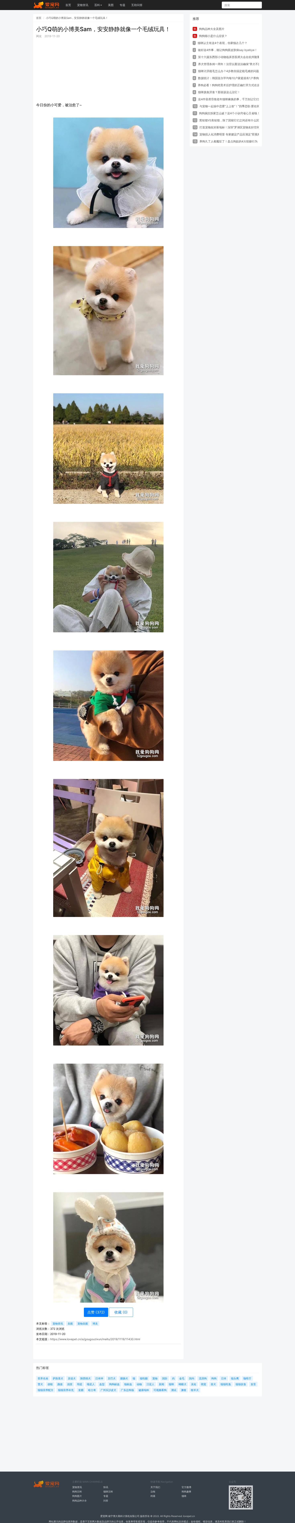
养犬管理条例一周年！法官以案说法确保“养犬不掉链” (231, 64)
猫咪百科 (108, 1491)
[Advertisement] (108, 70)
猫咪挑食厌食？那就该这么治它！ (219, 92)
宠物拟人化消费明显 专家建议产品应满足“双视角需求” (233, 134)
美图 (111, 5)
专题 (122, 5)
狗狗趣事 (186, 1491)
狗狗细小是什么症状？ (213, 36)
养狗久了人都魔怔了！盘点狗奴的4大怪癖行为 (228, 141)
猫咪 (184, 1495)
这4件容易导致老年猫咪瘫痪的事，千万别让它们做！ (231, 99)
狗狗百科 (77, 1491)
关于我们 (155, 1487)
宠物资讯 (82, 5)
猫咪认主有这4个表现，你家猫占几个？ (222, 43)
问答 (105, 1500)
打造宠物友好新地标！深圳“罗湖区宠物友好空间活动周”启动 (237, 127)
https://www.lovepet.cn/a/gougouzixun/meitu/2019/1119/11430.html (95, 1339)
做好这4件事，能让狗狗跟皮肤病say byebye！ (227, 50)
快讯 (105, 1487)
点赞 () (96, 1312)
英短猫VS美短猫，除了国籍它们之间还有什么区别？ (232, 120)
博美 (95, 1323)
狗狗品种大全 (79, 1500)
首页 (68, 5)
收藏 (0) (121, 1312)
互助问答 (136, 5)
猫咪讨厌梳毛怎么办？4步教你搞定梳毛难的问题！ (230, 71)
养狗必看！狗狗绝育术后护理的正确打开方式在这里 (230, 85)
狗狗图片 (77, 1495)
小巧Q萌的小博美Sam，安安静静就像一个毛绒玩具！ (77, 17)
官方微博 (186, 1487)
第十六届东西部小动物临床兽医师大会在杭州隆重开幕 (232, 57)
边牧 (153, 1491)
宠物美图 (82, 1323)
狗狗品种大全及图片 (211, 29)
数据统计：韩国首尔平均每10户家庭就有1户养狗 (228, 78)
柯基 (153, 1495)
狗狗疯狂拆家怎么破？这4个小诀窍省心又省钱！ (229, 113)
